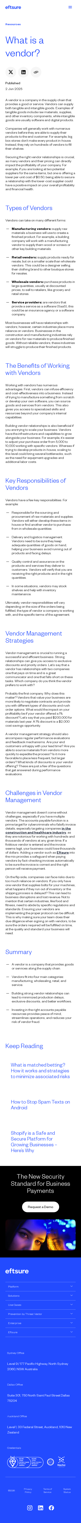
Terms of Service (47, 1490)
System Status (67, 1490)
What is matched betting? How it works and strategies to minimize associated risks (40, 1070)
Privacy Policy (28, 1490)
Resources (13, 24)
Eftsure (63, 852)
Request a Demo (40, 1207)
